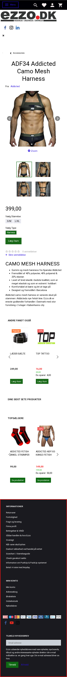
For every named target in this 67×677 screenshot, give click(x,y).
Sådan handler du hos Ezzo (18, 535)
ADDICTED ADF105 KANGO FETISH (45, 453)
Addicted (15, 86)
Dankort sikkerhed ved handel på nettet (24, 549)
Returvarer (10, 512)
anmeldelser (29, 251)
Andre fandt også (19, 320)
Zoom (34, 151)
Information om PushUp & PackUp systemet (26, 562)
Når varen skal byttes (15, 544)
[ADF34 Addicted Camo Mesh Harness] (33, 119)
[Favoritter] (44, 5)
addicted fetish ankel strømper (19, 453)
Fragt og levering (14, 521)
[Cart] (60, 5)
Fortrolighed (11, 517)
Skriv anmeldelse (17, 254)
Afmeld (25, 664)
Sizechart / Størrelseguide (18, 553)
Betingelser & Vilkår (15, 530)
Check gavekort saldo (16, 558)
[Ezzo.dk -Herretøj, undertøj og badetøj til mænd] (28, 16)
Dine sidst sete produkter (24, 399)
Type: (11, 228)
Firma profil (11, 526)
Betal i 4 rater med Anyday (18, 567)
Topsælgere (16, 418)
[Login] (52, 5)
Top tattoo (42, 353)
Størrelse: (13, 216)
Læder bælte (17, 353)
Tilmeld (12, 664)
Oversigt (10, 540)
